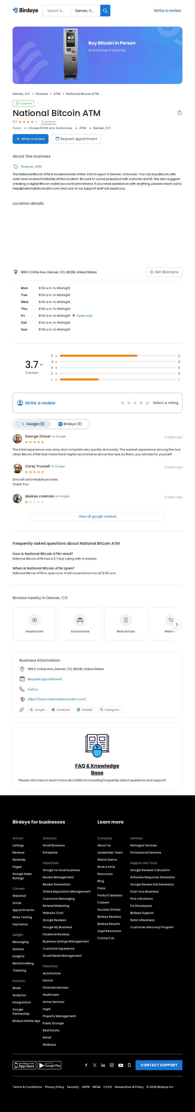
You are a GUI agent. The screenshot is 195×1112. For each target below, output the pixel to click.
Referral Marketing (56, 906)
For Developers (141, 906)
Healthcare (51, 995)
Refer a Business (142, 920)
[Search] (105, 10)
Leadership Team (110, 852)
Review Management (58, 877)
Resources (105, 874)
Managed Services (143, 845)
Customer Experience (58, 949)
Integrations (22, 1002)
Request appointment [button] (45, 679)
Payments (20, 924)
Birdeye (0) (73, 424)
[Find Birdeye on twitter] (95, 1065)
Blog (101, 881)
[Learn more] (97, 754)
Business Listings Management (66, 941)
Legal (46, 1009)
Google (39, 710)
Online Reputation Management (67, 891)
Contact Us (106, 938)
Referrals (19, 860)
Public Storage (53, 1023)
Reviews (18, 852)
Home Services (53, 1002)
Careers (103, 902)
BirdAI (17, 988)
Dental (48, 980)
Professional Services (145, 852)
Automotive (52, 973)
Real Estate (51, 1030)
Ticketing (19, 970)
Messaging (21, 942)
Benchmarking (23, 963)
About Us (104, 845)
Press (101, 888)
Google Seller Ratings (22, 876)
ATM (57, 94)
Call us (33, 689)
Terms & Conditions (27, 1087)
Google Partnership (21, 1011)
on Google (59, 436)
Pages (17, 867)
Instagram (112, 710)
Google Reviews (54, 920)
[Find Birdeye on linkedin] (103, 1065)
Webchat (19, 896)
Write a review (167, 10)
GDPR (86, 1087)
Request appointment (79, 138)
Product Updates (110, 895)
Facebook (63, 710)
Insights (18, 956)
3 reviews (48, 121)
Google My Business (57, 927)
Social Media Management (62, 956)
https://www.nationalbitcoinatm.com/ (57, 699)
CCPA (107, 1087)
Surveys (18, 949)
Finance (42, 94)
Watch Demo (107, 860)
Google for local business (61, 870)
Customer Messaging (59, 899)
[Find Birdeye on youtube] (120, 1065)
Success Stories (109, 910)
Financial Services (55, 988)
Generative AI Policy (129, 1087)
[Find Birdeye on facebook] (86, 1065)
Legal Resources (109, 931)
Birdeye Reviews (109, 917)
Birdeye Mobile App (26, 1021)
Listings (18, 845)
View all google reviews (98, 516)
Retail (47, 1037)
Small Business (54, 845)
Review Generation (57, 884)
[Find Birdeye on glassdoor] (129, 1065)
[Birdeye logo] (26, 10)
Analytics (19, 995)
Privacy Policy (54, 1087)
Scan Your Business (144, 891)
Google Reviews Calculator (150, 870)
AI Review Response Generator (152, 877)
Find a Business (141, 899)
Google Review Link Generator (152, 884)
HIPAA (97, 1087)
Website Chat (53, 913)
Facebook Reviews (56, 934)
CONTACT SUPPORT (159, 1065)
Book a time (106, 867)
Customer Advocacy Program (152, 927)
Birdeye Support (142, 913)
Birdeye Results (109, 924)
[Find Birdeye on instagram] (112, 1065)
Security (73, 1087)
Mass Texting (22, 917)
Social (17, 903)
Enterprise (50, 852)
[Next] (176, 624)
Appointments (23, 910)
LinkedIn (87, 710)
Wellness (49, 1045)
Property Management (59, 1016)
